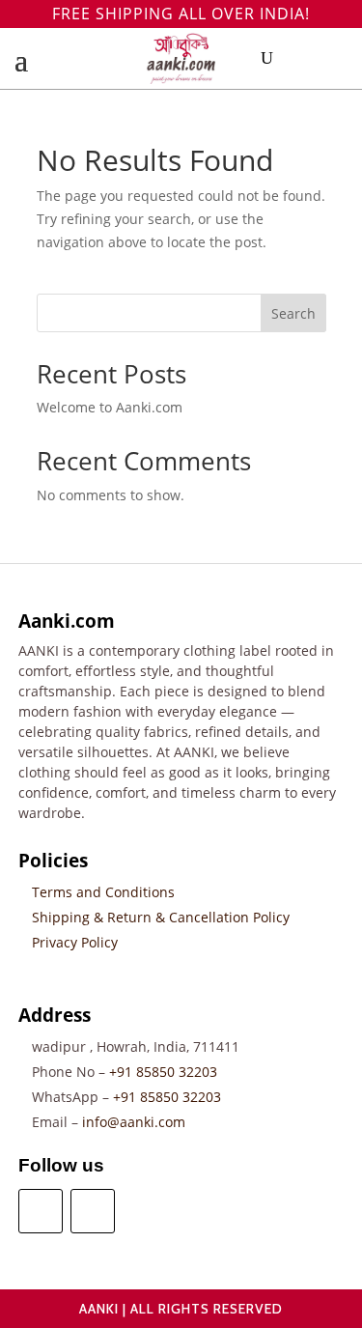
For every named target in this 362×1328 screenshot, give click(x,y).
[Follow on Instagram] (92, 1211)
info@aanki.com (133, 1122)
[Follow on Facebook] (40, 1211)
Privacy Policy (75, 942)
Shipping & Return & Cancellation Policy (161, 917)
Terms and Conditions (103, 892)
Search (293, 313)
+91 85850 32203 (163, 1071)
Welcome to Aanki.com (109, 407)
